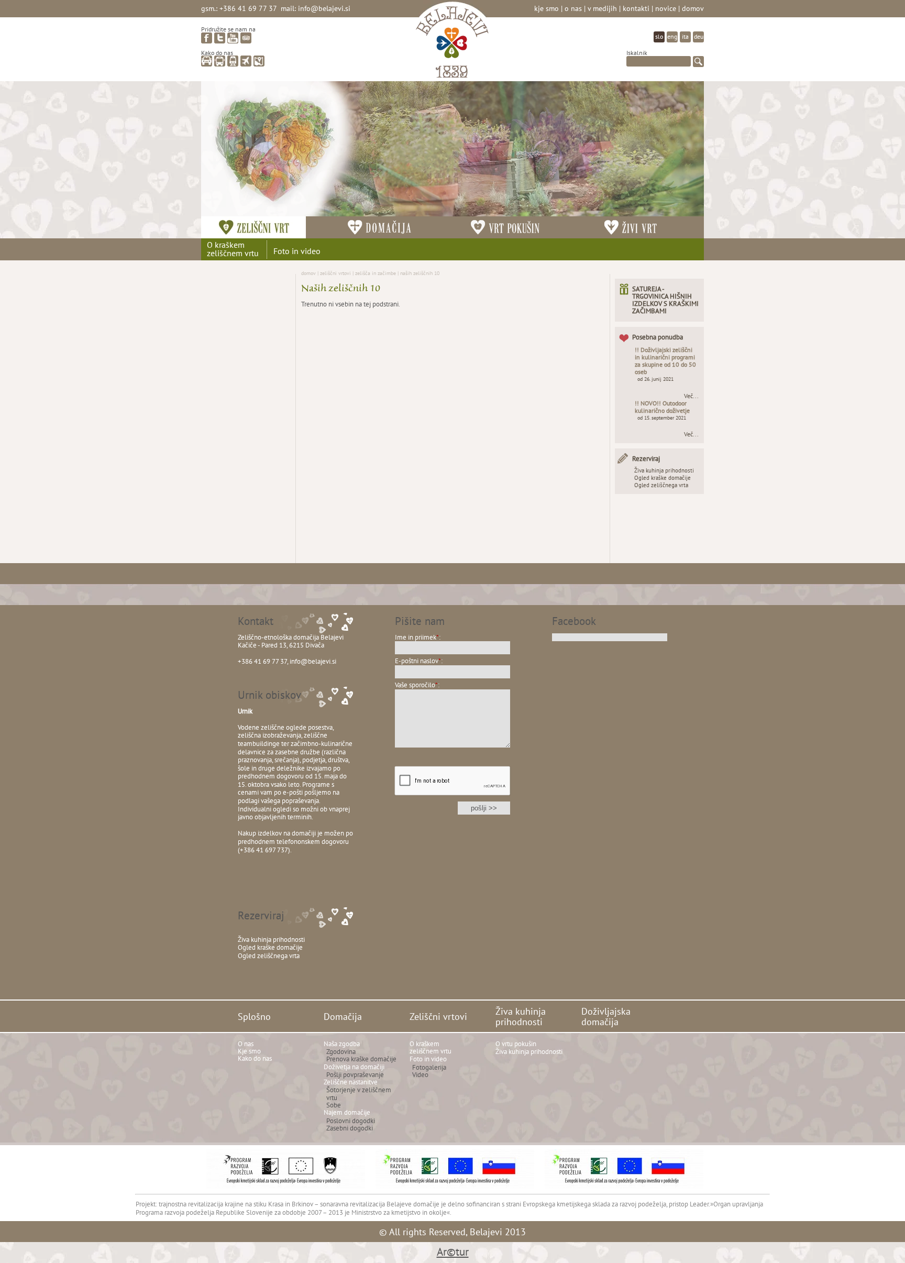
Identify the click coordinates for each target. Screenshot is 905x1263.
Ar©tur (453, 1252)
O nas (573, 8)
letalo (245, 61)
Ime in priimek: (417, 637)
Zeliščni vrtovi (335, 273)
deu (698, 36)
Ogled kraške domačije (662, 477)
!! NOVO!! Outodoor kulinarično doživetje (662, 406)
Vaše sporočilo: (417, 684)
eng (672, 36)
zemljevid (258, 61)
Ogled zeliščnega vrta (661, 485)
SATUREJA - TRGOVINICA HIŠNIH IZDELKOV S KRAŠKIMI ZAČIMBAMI (665, 299)
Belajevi (452, 43)
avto (206, 61)
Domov (693, 8)
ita (685, 36)
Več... (691, 396)
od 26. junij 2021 (655, 379)
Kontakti (636, 8)
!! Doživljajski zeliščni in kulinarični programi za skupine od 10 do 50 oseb (665, 361)
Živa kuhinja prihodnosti (664, 470)
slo (659, 36)
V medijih (602, 8)
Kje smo (546, 8)
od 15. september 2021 (661, 417)
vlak (232, 61)
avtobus (219, 61)
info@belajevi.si (324, 8)
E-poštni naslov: (419, 660)
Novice (665, 8)
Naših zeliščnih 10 (419, 273)
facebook (206, 37)
